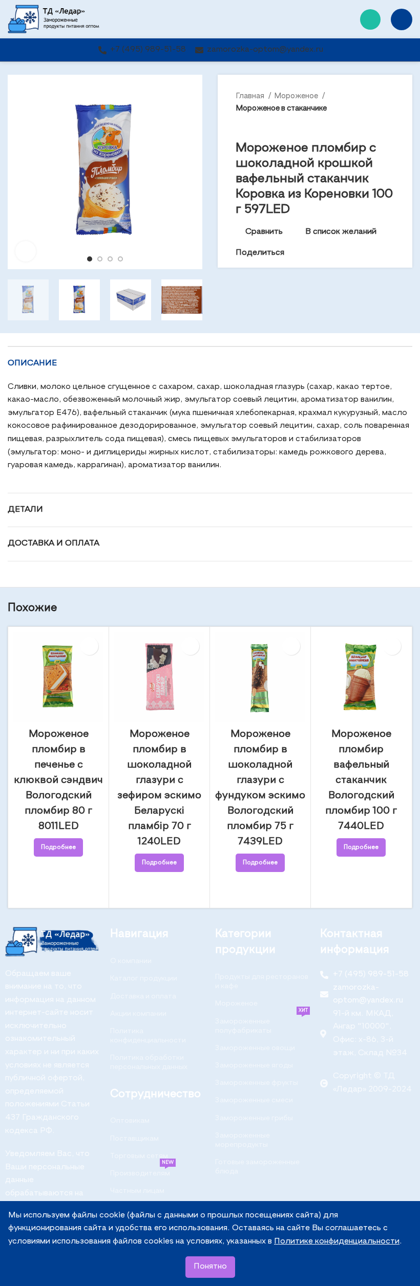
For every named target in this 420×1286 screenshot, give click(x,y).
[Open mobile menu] (401, 19)
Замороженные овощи (255, 1048)
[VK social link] (316, 253)
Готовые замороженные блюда (257, 1167)
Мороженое (297, 96)
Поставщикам (134, 1138)
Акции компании (138, 1013)
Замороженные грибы (254, 1118)
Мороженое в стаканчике (281, 108)
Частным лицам (137, 1190)
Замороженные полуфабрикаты (261, 1023)
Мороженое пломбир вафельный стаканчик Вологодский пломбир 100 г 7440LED (361, 780)
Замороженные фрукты (256, 1082)
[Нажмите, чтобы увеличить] (25, 251)
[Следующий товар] (389, 125)
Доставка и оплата (143, 996)
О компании (131, 961)
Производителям (142, 1171)
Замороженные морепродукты (242, 1140)
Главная (251, 96)
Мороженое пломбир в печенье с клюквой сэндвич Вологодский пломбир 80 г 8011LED (58, 780)
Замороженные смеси (254, 1100)
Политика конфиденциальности (148, 1036)
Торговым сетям (139, 1156)
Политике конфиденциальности (337, 1241)
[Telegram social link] (328, 253)
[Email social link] (293, 253)
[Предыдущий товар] (369, 125)
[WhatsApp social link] (370, 19)
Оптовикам (130, 1120)
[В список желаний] (89, 646)
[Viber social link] (340, 253)
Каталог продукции (143, 978)
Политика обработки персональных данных (148, 1062)
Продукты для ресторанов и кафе (261, 981)
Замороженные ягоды (254, 1065)
